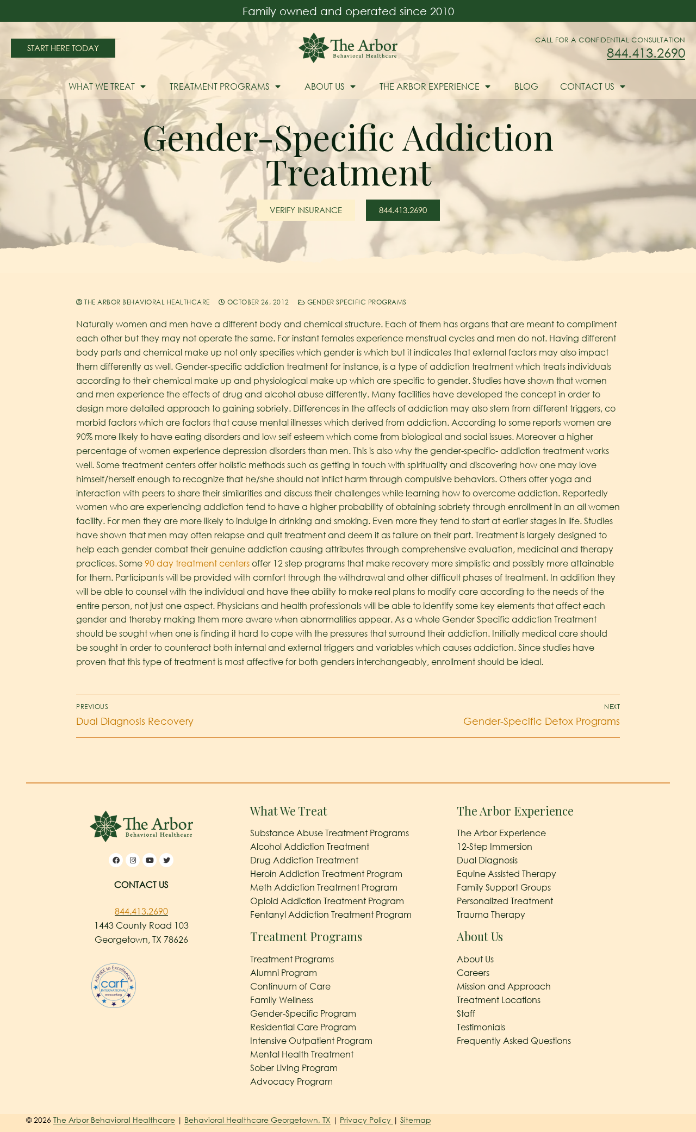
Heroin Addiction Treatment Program (326, 873)
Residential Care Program (303, 1027)
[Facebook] (116, 860)
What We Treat (102, 86)
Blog (526, 86)
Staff (466, 1013)
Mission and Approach (504, 986)
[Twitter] (166, 860)
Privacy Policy (366, 1119)
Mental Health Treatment (301, 1054)
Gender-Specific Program (303, 1013)
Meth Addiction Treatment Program (323, 887)
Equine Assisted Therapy (506, 873)
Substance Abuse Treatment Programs (329, 833)
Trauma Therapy (491, 914)
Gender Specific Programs (356, 302)
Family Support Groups (504, 887)
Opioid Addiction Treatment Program (327, 900)
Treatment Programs (220, 86)
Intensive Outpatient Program (311, 1040)
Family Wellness (281, 999)
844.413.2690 (646, 52)
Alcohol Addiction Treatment (309, 846)
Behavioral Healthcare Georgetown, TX (257, 1119)
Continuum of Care (290, 986)
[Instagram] (133, 860)
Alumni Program (283, 972)
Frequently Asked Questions (514, 1040)
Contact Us (587, 86)
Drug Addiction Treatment (304, 860)
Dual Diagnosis (487, 860)
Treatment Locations (498, 999)
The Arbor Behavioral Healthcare (146, 302)
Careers (473, 972)
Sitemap (415, 1119)
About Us (324, 86)
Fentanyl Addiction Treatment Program (331, 914)
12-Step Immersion (494, 846)
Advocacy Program (291, 1081)
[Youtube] (149, 860)
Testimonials (481, 1027)
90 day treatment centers (197, 563)
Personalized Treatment (505, 900)
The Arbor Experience (430, 86)
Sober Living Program (294, 1067)
